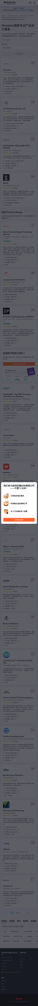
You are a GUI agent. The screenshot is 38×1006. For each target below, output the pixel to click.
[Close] (34, 484)
